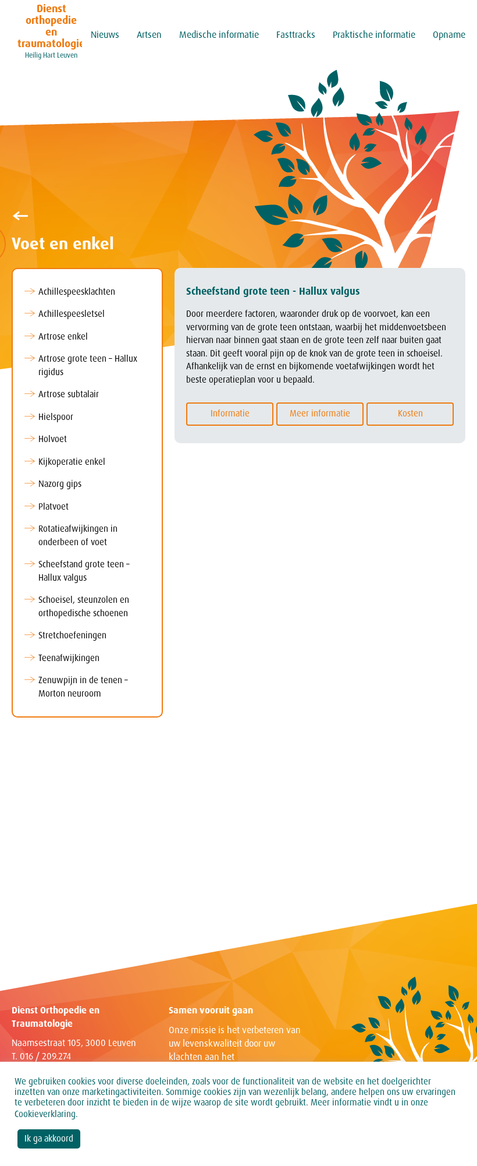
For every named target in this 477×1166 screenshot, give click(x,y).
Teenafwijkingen (68, 658)
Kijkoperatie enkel (71, 462)
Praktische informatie (374, 35)
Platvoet (53, 507)
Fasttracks (295, 35)
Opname (449, 35)
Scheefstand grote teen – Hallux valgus (84, 571)
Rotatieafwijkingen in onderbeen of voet (78, 535)
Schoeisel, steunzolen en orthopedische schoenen (83, 606)
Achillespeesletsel (71, 314)
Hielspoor (55, 417)
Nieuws (105, 35)
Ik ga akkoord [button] (48, 1138)
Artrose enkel (63, 336)
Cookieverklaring (45, 1114)
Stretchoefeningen (72, 635)
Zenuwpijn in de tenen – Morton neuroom (83, 686)
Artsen (149, 35)
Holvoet (52, 439)
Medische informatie (219, 35)
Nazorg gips (59, 484)
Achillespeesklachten (76, 292)
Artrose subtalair (68, 394)
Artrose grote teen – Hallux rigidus (87, 365)
